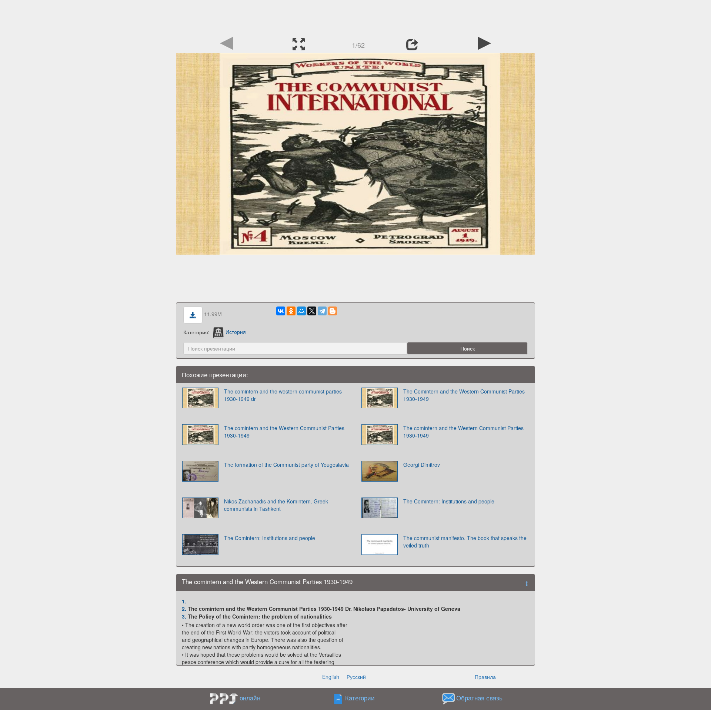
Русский (356, 676)
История (236, 331)
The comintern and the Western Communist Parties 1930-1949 (284, 431)
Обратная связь (479, 697)
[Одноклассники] (291, 311)
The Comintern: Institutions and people (448, 501)
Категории (360, 697)
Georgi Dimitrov (421, 464)
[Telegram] (322, 311)
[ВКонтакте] (280, 311)
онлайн (250, 697)
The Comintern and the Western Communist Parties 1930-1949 (464, 395)
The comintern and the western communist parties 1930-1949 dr (283, 395)
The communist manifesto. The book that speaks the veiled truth (465, 541)
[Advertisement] (355, 16)
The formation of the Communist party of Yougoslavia (286, 464)
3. (184, 616)
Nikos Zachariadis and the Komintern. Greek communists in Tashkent (276, 505)
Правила (485, 676)
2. (184, 608)
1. (184, 601)
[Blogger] (332, 311)
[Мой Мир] (301, 311)
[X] (311, 311)
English (330, 676)
